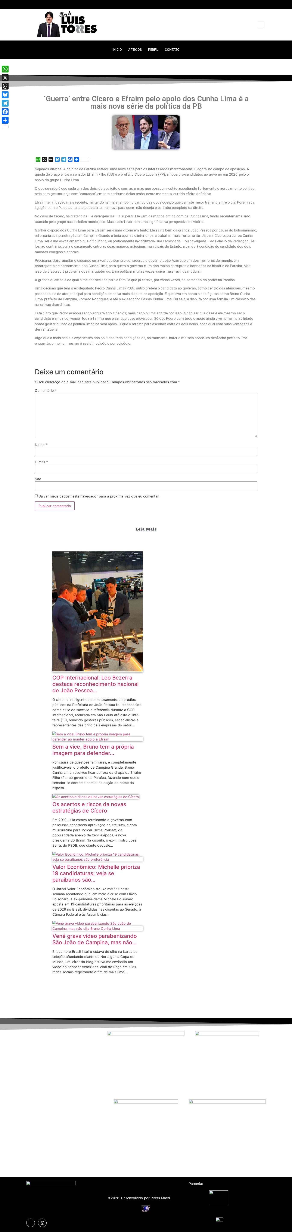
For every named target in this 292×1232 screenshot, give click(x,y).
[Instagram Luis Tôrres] (42, 1223)
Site (38, 479)
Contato (172, 50)
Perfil (153, 50)
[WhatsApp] (5, 69)
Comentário (46, 390)
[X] (5, 77)
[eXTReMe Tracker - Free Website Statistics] (146, 1211)
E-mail (41, 462)
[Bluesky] (5, 94)
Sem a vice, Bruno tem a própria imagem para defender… (93, 749)
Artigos (135, 50)
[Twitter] (247, 4)
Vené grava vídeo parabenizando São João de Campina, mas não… (94, 939)
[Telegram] (5, 103)
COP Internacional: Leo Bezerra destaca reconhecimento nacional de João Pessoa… (95, 684)
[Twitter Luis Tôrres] (30, 1223)
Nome (41, 444)
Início (117, 50)
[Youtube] (263, 4)
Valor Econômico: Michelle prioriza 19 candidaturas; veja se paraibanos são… (96, 873)
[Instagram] (255, 4)
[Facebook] (5, 111)
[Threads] (5, 86)
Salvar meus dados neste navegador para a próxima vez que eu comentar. (99, 496)
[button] (261, 25)
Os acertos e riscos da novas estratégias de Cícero (89, 807)
